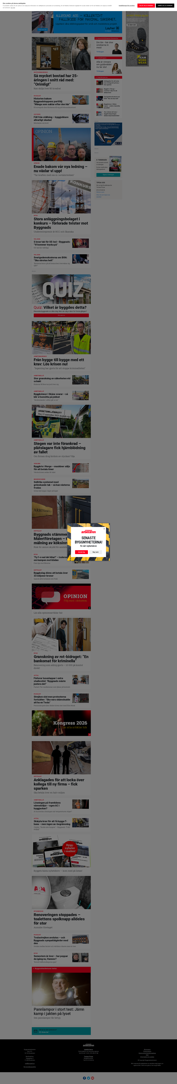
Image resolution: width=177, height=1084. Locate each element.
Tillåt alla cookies (146, 5)
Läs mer (13, 7)
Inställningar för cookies (127, 5)
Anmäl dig (81, 552)
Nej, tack (95, 552)
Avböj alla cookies (165, 5)
